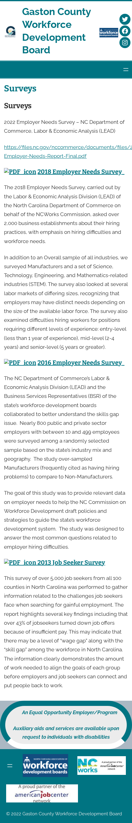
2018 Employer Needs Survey (79, 171)
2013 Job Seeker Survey (71, 562)
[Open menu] (126, 69)
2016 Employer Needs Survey (79, 362)
